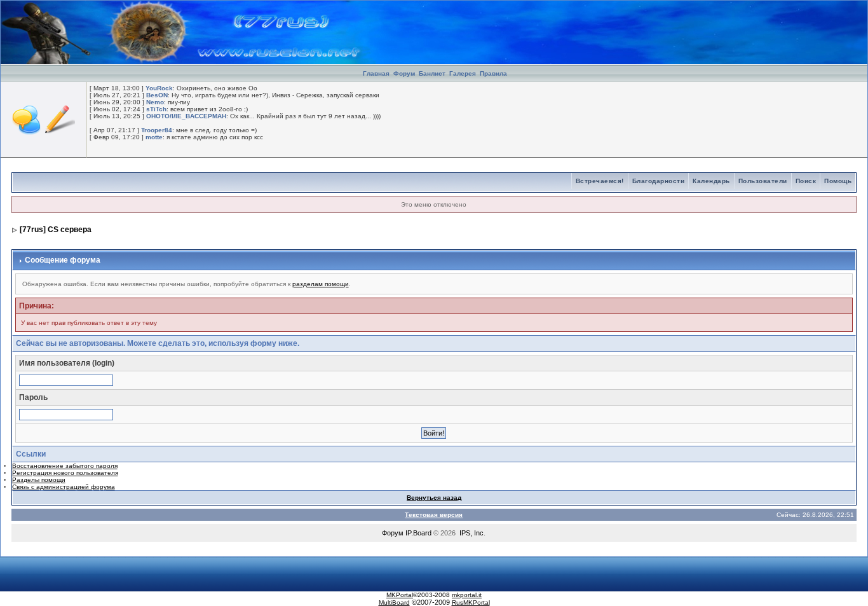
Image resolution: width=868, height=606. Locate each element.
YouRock (159, 88)
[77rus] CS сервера (56, 229)
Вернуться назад (434, 497)
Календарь (711, 180)
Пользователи (762, 180)
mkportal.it (467, 594)
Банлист (433, 73)
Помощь (837, 180)
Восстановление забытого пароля (65, 465)
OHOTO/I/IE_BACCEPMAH (186, 116)
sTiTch (156, 109)
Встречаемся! (600, 180)
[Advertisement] (718, 20)
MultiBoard (394, 602)
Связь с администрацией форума (63, 486)
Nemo (155, 102)
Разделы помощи (38, 479)
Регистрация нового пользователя (65, 472)
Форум (404, 73)
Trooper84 (156, 130)
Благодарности (658, 180)
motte (154, 137)
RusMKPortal (471, 602)
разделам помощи (320, 283)
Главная (376, 73)
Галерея (462, 73)
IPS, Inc (471, 533)
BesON (157, 95)
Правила (493, 73)
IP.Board (418, 533)
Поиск (806, 180)
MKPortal (399, 594)
